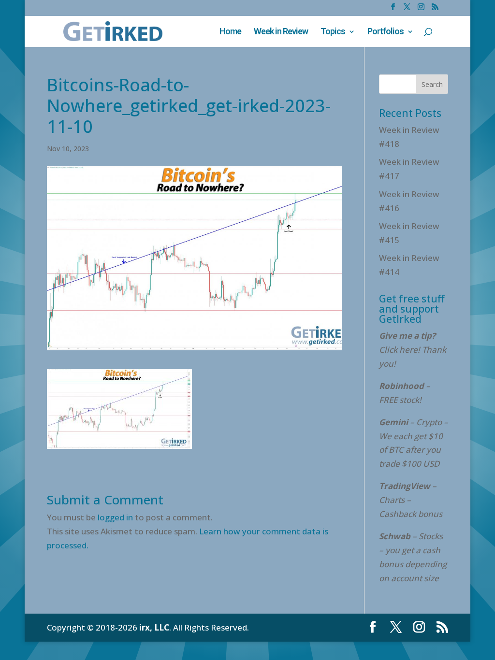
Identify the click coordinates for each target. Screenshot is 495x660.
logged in (115, 517)
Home (230, 32)
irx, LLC (154, 627)
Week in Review (281, 32)
